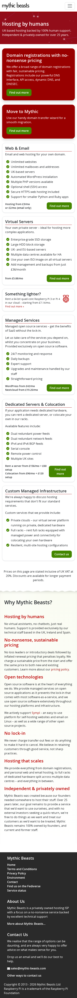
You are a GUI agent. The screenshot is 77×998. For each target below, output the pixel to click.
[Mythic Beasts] (15, 5)
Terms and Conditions (22, 869)
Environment (16, 878)
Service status (16, 890)
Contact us (61, 554)
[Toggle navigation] (70, 5)
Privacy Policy (16, 873)
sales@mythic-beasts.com (28, 968)
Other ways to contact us (24, 975)
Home (11, 865)
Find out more (19, 92)
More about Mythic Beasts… (26, 924)
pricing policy (60, 669)
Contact (12, 882)
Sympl (36, 713)
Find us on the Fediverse (23, 886)
